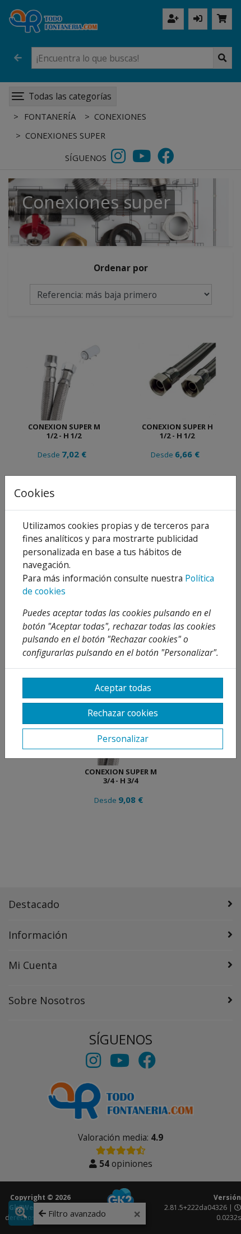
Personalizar (123, 738)
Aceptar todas (123, 688)
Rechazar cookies (122, 713)
